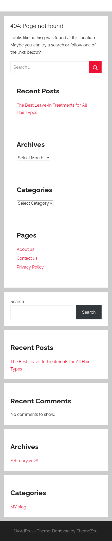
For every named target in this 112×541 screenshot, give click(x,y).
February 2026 (24, 460)
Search (17, 301)
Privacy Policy (30, 267)
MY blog (18, 506)
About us (25, 249)
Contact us (27, 258)
